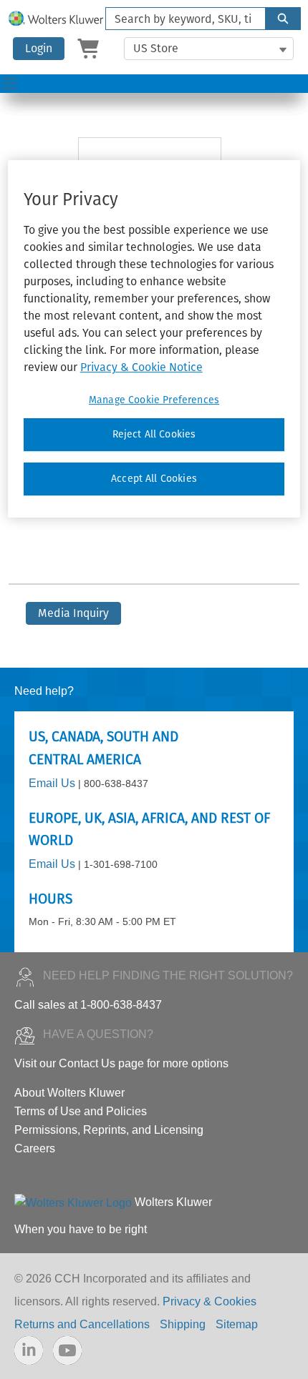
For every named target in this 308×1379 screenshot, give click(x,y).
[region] (154, 338)
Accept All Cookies (154, 479)
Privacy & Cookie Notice (141, 367)
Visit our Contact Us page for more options (121, 1063)
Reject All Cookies (154, 434)
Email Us (52, 783)
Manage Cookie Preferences (154, 400)
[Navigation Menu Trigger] (9, 83)
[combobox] (180, 18)
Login (38, 48)
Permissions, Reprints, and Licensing (108, 1130)
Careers (34, 1148)
